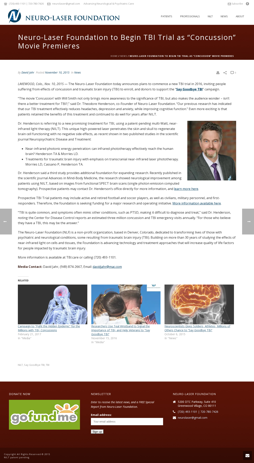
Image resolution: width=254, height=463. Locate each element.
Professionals (190, 16)
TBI (47, 365)
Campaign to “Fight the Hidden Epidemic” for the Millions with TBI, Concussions (49, 328)
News (224, 16)
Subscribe (237, 3)
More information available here (196, 203)
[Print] (217, 72)
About (240, 16)
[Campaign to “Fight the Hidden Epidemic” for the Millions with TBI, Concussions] (52, 304)
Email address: (101, 415)
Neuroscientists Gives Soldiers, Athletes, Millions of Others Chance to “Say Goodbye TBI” (197, 328)
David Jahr (27, 72)
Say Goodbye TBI (189, 89)
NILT (210, 16)
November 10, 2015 (57, 72)
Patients (166, 16)
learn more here (186, 189)
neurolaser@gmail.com (66, 3)
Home (114, 56)
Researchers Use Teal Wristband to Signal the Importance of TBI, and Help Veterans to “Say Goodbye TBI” (120, 330)
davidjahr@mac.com (107, 266)
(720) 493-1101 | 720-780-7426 (26, 3)
